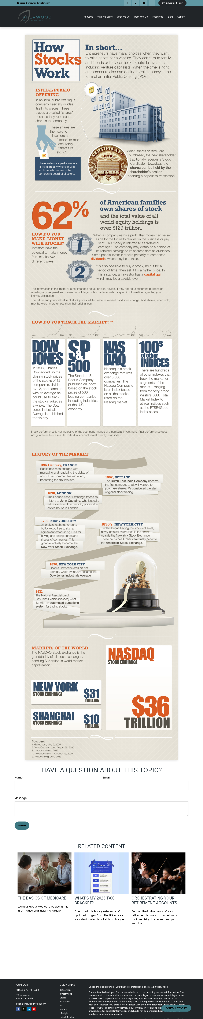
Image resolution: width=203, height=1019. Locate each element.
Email (106, 777)
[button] (88, 16)
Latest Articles (67, 1017)
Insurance (65, 1001)
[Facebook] (152, 3)
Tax (61, 1005)
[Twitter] (127, 3)
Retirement (65, 989)
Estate (63, 997)
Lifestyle (64, 1013)
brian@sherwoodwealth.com (35, 2)
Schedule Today (176, 1008)
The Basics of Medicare (42, 898)
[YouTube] (143, 3)
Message (21, 798)
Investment (66, 993)
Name (18, 777)
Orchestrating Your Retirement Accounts (154, 900)
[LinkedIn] (135, 3)
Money (63, 1009)
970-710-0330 (31, 989)
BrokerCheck (161, 986)
